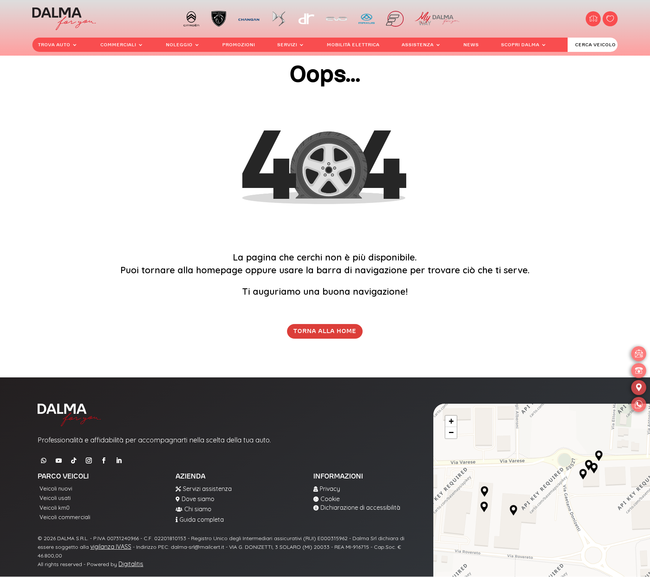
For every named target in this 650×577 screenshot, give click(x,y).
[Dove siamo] (638, 387)
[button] (484, 491)
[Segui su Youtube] (59, 460)
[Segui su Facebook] (104, 460)
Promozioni (238, 44)
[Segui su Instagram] (89, 460)
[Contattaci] (638, 353)
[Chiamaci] (638, 370)
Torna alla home (324, 331)
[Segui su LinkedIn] (119, 460)
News (471, 44)
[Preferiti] (610, 18)
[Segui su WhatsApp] (44, 460)
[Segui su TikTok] (74, 460)
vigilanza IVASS (110, 546)
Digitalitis (130, 564)
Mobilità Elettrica (353, 44)
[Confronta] (593, 18)
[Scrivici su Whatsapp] (638, 404)
